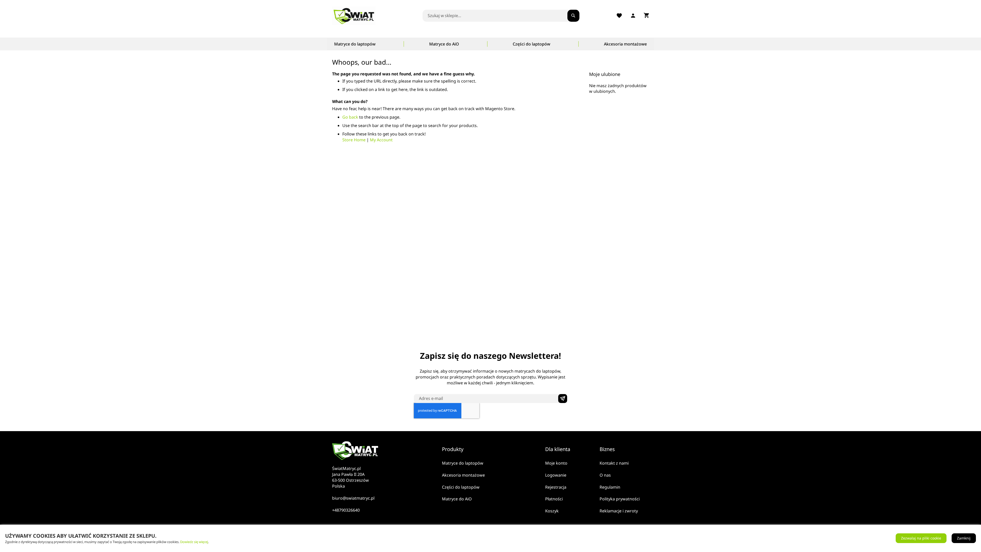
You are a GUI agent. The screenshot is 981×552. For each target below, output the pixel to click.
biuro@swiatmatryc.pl (353, 498)
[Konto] (633, 16)
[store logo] (355, 15)
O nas (605, 475)
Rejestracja (555, 487)
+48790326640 (346, 510)
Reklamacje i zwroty (619, 511)
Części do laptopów (461, 487)
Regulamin (610, 487)
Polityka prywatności (620, 499)
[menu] (490, 44)
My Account (381, 140)
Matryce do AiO (457, 499)
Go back (350, 117)
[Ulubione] (619, 16)
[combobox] (499, 16)
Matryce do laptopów (462, 463)
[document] (490, 538)
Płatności (554, 499)
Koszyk (552, 511)
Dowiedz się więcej (194, 541)
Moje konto (556, 463)
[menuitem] (355, 44)
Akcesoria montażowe (463, 475)
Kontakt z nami (614, 463)
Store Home (354, 140)
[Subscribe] (562, 398)
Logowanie (555, 475)
